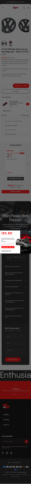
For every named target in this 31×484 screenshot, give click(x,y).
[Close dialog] (30, 231)
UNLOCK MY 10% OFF (7, 247)
